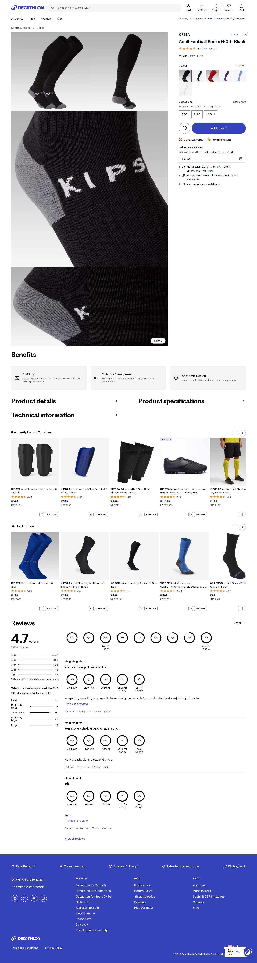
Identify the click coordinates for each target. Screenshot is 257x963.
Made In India (202, 891)
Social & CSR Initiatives (208, 896)
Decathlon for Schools (91, 885)
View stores (193, 179)
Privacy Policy (53, 947)
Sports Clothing (21, 27)
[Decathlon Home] (27, 7)
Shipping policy (144, 896)
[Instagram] (43, 898)
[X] (24, 898)
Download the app (27, 879)
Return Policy (143, 891)
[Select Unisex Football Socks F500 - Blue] (239, 76)
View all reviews (75, 838)
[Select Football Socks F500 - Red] (212, 76)
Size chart (239, 101)
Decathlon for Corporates (93, 891)
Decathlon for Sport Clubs (93, 896)
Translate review (76, 704)
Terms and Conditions (24, 947)
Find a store (142, 885)
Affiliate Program (87, 907)
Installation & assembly (92, 930)
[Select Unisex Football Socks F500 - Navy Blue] (198, 76)
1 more (158, 340)
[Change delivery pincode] (241, 159)
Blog (196, 907)
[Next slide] (243, 433)
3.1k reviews (210, 48)
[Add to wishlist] (184, 128)
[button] (18, 18)
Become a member (27, 887)
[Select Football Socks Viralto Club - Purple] (225, 76)
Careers (198, 902)
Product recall (144, 907)
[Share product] (246, 34)
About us (199, 885)
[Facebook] (15, 898)
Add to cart (51, 514)
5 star (237, 623)
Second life (83, 919)
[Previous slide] (235, 433)
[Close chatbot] (225, 948)
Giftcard (81, 902)
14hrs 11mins (206, 171)
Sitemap (140, 902)
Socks (40, 27)
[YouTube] (34, 898)
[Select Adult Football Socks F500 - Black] (185, 76)
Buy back (82, 924)
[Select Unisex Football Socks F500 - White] (185, 89)
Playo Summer (85, 913)
